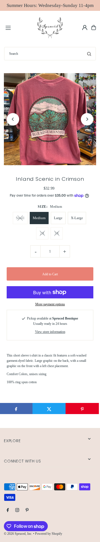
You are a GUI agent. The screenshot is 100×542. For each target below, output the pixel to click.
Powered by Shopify (48, 534)
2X (42, 233)
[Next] (87, 119)
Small (20, 218)
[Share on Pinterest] (82, 408)
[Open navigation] (18, 27)
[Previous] (13, 119)
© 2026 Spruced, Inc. (18, 534)
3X (56, 233)
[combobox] (50, 53)
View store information (50, 332)
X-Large (77, 218)
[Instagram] (17, 510)
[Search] (89, 53)
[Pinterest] (27, 510)
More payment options (50, 304)
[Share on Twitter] (49, 408)
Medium (39, 218)
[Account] (84, 27)
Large (58, 218)
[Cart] (93, 27)
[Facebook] (8, 510)
